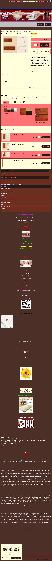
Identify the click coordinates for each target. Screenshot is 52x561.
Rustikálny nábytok (36, 97)
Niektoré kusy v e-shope (8, 97)
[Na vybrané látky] (26, 379)
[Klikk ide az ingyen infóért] (26, 427)
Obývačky (3, 195)
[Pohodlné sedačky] (26, 21)
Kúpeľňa (3, 204)
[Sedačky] (26, 341)
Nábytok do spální (6, 202)
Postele (3, 175)
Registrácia (20, 1)
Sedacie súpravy (5, 173)
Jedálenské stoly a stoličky (8, 191)
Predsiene (46, 97)
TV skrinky (4, 197)
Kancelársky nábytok (6, 206)
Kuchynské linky (5, 188)
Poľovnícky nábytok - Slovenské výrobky (11, 184)
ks (41, 137)
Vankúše (3, 208)
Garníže (3, 211)
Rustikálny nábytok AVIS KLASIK (10, 98)
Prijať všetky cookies (16, 558)
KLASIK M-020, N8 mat (17, 160)
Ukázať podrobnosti (5, 557)
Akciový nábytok (5, 179)
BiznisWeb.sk (48, 559)
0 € (47, 1)
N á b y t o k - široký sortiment (22, 97)
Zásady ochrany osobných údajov (8, 554)
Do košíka (45, 45)
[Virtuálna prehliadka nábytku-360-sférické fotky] (26, 392)
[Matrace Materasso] (26, 412)
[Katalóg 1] (26, 236)
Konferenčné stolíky (6, 200)
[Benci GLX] (26, 266)
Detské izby (4, 193)
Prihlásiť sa (13, 1)
